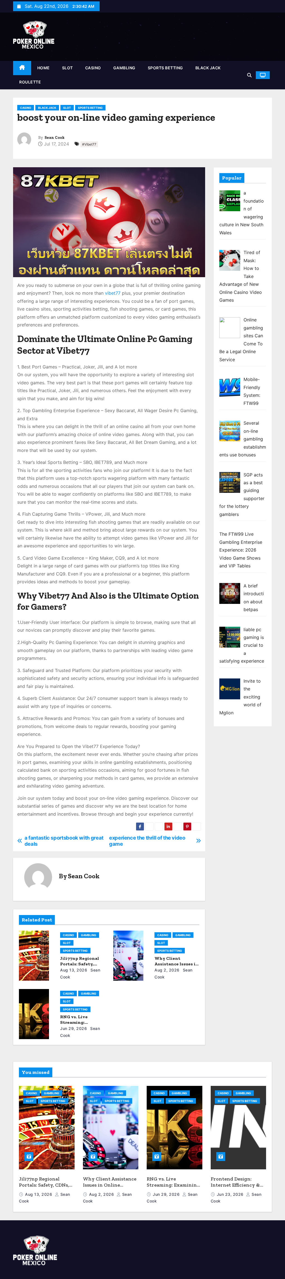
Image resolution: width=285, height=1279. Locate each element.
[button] (249, 75)
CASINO (93, 67)
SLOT (67, 67)
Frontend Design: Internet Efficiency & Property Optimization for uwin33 (238, 1188)
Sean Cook (55, 137)
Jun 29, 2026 (73, 1028)
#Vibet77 (89, 144)
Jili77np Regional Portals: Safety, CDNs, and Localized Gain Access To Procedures (44, 1188)
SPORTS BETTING (165, 67)
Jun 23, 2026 (231, 1194)
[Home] (22, 68)
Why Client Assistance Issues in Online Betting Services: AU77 (109, 1185)
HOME (43, 67)
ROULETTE (30, 82)
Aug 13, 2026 (73, 970)
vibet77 (113, 293)
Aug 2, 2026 (167, 970)
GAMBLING (124, 67)
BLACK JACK (208, 67)
